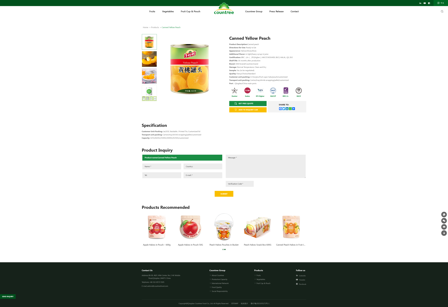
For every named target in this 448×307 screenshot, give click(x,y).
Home (145, 27)
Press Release (276, 11)
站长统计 (244, 303)
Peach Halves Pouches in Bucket (224, 244)
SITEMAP (234, 303)
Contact (295, 11)
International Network (220, 283)
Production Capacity (219, 279)
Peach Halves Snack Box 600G (257, 244)
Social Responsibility (220, 291)
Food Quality (217, 287)
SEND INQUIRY (8, 296)
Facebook (302, 284)
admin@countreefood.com (157, 286)
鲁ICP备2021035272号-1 (260, 303)
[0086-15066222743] (444, 214)
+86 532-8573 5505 (156, 282)
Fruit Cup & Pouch (190, 11)
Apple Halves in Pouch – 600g (157, 244)
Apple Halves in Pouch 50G (190, 244)
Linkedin (302, 275)
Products (155, 27)
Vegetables (168, 11)
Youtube (302, 280)
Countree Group (253, 11)
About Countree (218, 275)
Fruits (152, 11)
